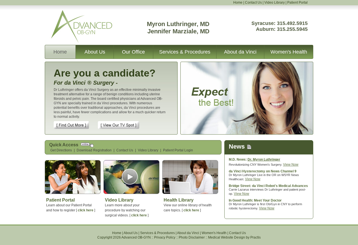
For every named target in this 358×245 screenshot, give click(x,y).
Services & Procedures (184, 52)
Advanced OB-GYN (75, 13)
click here (85, 210)
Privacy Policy (164, 237)
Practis (255, 237)
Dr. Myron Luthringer (264, 159)
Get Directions (61, 150)
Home (237, 2)
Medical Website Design (226, 237)
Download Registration (94, 150)
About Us (94, 52)
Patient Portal (297, 2)
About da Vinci (240, 52)
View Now (290, 165)
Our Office (133, 52)
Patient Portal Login (178, 150)
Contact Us (253, 2)
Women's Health (288, 52)
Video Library (274, 2)
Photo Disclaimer (192, 237)
